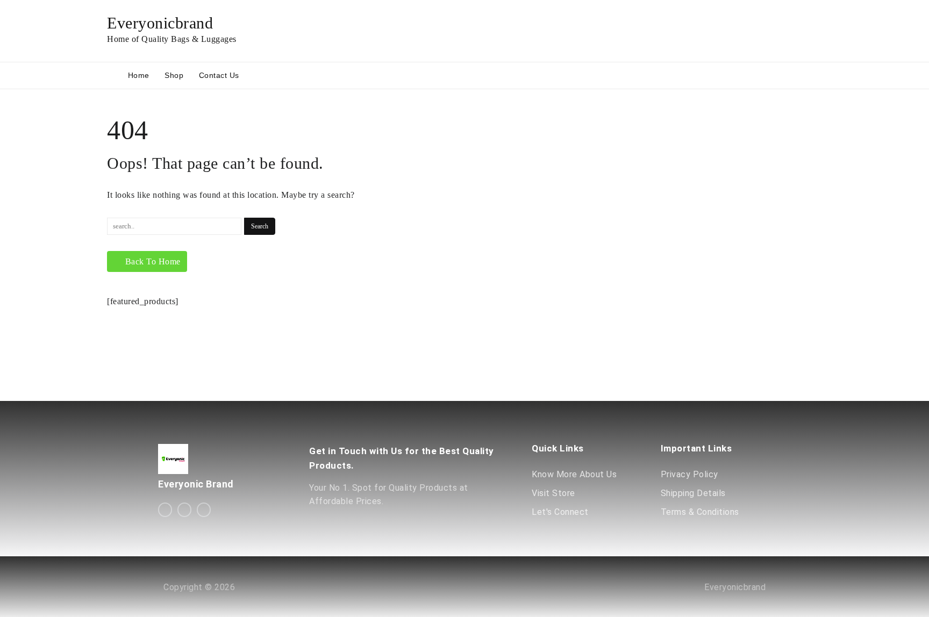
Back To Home (153, 261)
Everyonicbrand (160, 23)
